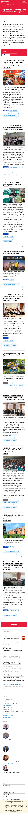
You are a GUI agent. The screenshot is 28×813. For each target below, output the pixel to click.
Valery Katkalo (18, 730)
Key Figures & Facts (7, 785)
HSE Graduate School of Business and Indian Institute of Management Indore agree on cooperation (13, 517)
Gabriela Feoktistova (7, 773)
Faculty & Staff (6, 794)
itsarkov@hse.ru (9, 705)
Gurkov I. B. (5, 684)
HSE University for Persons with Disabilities (12, 799)
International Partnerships (8, 792)
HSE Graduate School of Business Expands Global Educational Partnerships (13, 355)
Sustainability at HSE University (9, 787)
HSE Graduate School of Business (14, 5)
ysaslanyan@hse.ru (10, 713)
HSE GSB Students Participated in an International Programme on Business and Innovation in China (13, 127)
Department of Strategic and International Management (14, 10)
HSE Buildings (5, 796)
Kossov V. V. (11, 684)
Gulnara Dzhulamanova (8, 763)
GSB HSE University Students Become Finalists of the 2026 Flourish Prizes (12, 184)
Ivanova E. (16, 666)
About (4, 781)
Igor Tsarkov (19, 739)
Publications (6, 631)
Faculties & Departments (8, 790)
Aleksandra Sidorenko (8, 654)
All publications (6, 691)
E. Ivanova (10, 642)
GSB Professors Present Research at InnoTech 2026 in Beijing (13, 252)
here (18, 804)
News (5, 51)
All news (14, 624)
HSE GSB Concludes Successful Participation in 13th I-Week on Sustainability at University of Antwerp (13, 450)
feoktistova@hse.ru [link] (7, 717)
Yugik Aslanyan (11, 753)
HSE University (6, 1)
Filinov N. (16, 684)
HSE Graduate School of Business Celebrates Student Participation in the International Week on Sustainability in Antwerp (13, 297)
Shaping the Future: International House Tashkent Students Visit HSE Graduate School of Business (13, 397)
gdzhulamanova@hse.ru (8, 715)
